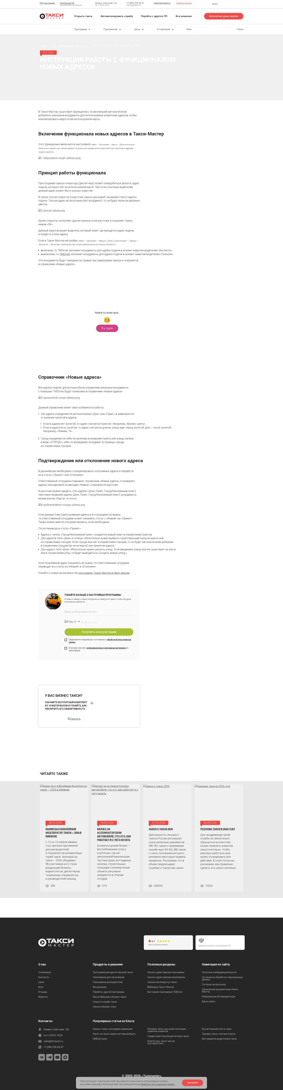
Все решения (99, 987)
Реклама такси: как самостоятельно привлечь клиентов (166, 1030)
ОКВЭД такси (100, 1039)
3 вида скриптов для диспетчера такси (168, 1036)
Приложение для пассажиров (108, 977)
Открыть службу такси (105, 1002)
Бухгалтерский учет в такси (216, 1029)
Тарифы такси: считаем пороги (219, 1034)
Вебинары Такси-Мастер (160, 987)
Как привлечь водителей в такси (219, 1039)
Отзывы (42, 992)
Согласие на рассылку (214, 984)
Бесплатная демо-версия (223, 16)
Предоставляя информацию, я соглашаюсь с (100, 641)
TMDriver (64, 254)
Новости (42, 997)
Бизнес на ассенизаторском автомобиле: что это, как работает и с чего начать (114, 834)
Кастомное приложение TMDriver (164, 992)
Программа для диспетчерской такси (113, 972)
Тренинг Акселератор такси (162, 982)
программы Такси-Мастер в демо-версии (104, 572)
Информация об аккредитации (218, 996)
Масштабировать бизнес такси (109, 997)
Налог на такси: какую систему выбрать (114, 1034)
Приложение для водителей (108, 982)
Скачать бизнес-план (104, 1007)
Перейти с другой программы (108, 992)
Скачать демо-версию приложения (166, 977)
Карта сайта (208, 1001)
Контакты (43, 977)
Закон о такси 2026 (161, 829)
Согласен (192, 1082)
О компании (44, 972)
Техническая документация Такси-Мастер (220, 990)
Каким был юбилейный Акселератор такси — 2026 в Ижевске (63, 833)
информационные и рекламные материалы (106, 648)
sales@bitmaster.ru (162, 3)
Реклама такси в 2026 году (217, 829)
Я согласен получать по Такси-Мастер (98, 649)
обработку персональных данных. (158, 1084)
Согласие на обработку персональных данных (222, 978)
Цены (41, 982)
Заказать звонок (184, 3)
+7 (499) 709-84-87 (135, 3)
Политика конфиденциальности (219, 972)
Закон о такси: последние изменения (112, 1029)
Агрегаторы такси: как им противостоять (161, 1042)
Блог (40, 987)
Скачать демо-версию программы (165, 972)
